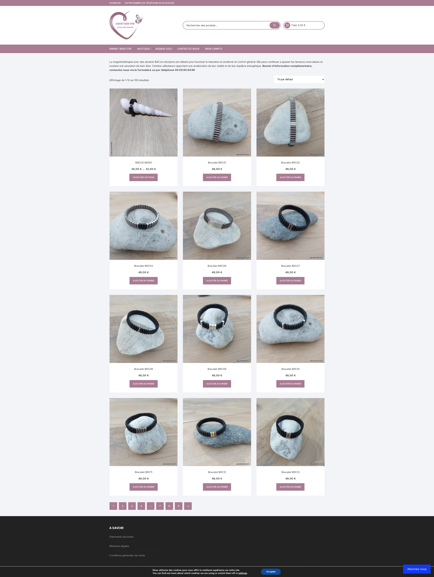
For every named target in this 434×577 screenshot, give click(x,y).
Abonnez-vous (417, 569)
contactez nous (119, 70)
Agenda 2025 (163, 48)
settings (242, 573)
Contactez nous (188, 48)
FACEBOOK (115, 3)
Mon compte (213, 48)
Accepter (271, 571)
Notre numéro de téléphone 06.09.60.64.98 (149, 3)
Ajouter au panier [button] (217, 177)
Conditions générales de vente (127, 555)
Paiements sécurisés (121, 536)
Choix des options (143, 177)
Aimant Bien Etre (120, 48)
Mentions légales (119, 546)
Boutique (143, 48)
